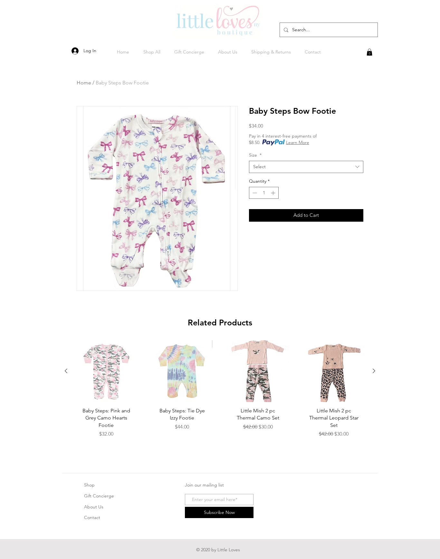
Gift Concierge (99, 496)
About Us (93, 507)
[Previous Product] (66, 371)
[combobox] (306, 167)
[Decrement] (254, 192)
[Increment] (274, 192)
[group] (220, 395)
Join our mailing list (204, 485)
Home (84, 83)
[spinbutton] (264, 192)
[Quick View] (106, 371)
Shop (89, 485)
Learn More (297, 142)
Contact (92, 517)
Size (255, 155)
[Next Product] (374, 371)
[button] (369, 52)
